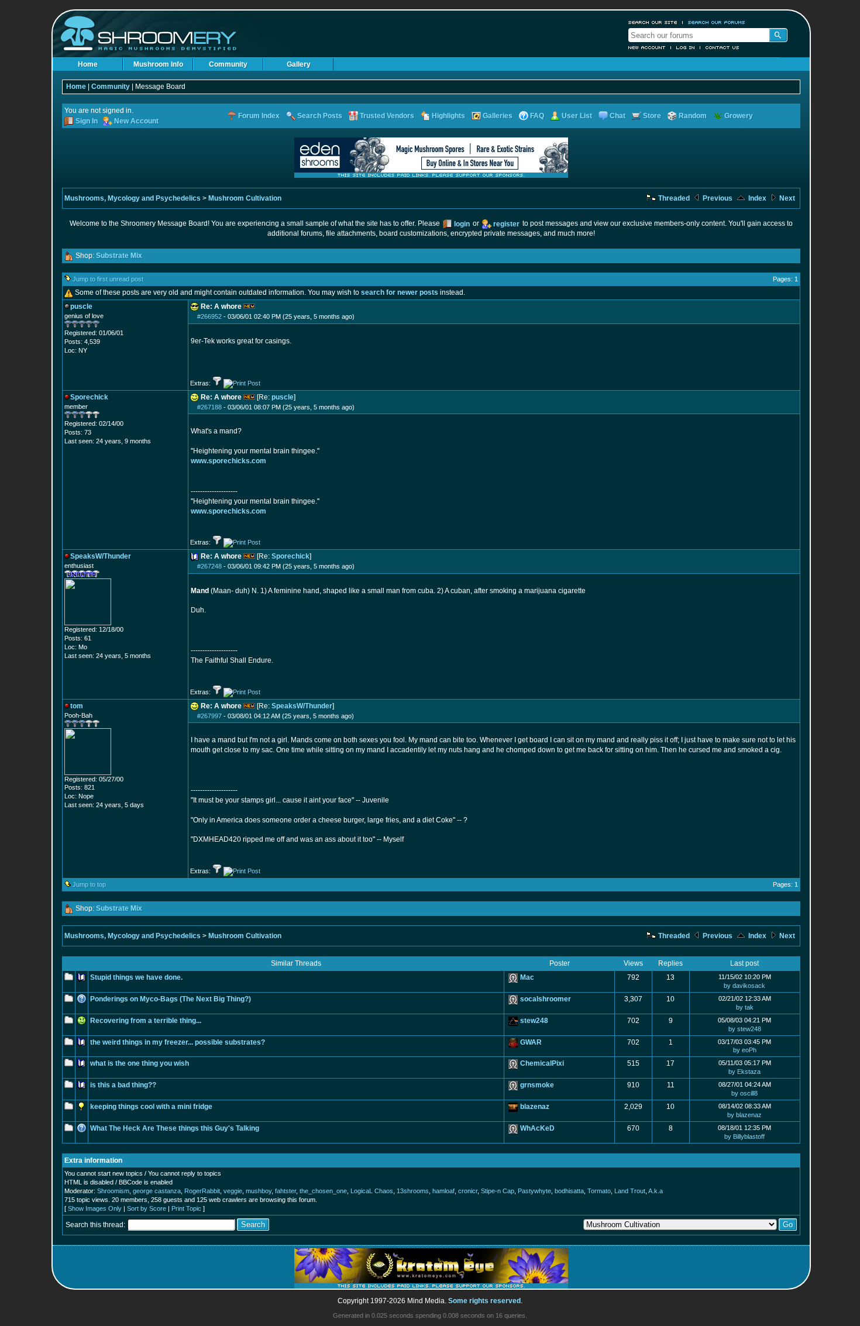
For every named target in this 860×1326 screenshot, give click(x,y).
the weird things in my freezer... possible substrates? (177, 1042)
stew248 (534, 1021)
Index (756, 198)
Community (228, 64)
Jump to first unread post (108, 279)
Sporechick (290, 556)
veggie (232, 1190)
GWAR (531, 1042)
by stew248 (744, 1028)
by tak (745, 1007)
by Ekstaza (744, 1071)
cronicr (467, 1190)
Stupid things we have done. (136, 977)
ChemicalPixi (542, 1063)
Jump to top (89, 884)
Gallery (299, 64)
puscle (282, 397)
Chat (617, 116)
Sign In (86, 121)
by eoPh (744, 1049)
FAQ (537, 116)
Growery (738, 116)
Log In (685, 47)
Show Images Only (95, 1208)
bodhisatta (569, 1190)
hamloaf (443, 1190)
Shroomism (113, 1190)
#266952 (209, 316)
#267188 (209, 407)
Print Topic (186, 1208)
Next (786, 198)
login (462, 224)
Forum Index (259, 116)
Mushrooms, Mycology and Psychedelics (132, 198)
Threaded (673, 198)
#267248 (209, 566)
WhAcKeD (537, 1128)
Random (693, 116)
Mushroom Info (158, 64)
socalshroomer (545, 999)
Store (652, 116)
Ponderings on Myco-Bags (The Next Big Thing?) (170, 999)
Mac (527, 977)
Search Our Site (652, 22)
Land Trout (629, 1190)
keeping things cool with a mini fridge (151, 1107)
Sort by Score (146, 1208)
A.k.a (655, 1190)
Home (88, 64)
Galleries (497, 116)
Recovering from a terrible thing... (145, 1021)
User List (577, 116)
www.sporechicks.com (228, 461)
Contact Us (722, 47)
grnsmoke (537, 1085)
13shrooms (413, 1190)
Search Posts (319, 116)
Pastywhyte (534, 1190)
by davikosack (744, 985)
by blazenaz (744, 1114)
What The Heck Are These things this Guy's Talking (174, 1128)
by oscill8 (744, 1093)
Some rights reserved (484, 1301)
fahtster (285, 1190)
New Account (647, 47)
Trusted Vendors (387, 116)
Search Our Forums (716, 22)
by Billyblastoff (744, 1136)
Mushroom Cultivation (244, 198)
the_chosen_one (323, 1190)
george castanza (157, 1190)
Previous (716, 198)
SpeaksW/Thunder (301, 706)
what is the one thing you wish (139, 1063)
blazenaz (534, 1107)
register (506, 224)
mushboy (258, 1190)
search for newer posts (399, 292)
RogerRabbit (202, 1190)
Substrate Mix (119, 256)
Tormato (599, 1190)
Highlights (448, 116)
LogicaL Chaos (371, 1190)
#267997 (209, 715)
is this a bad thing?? (123, 1085)
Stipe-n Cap (497, 1190)
